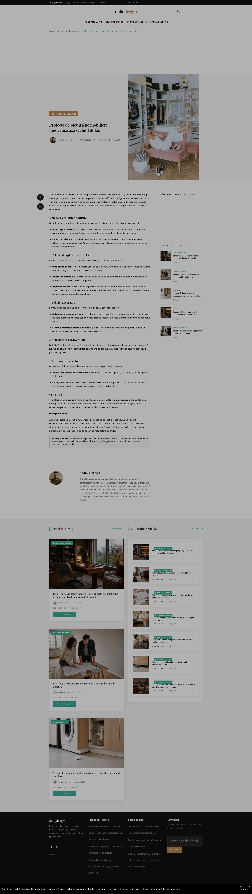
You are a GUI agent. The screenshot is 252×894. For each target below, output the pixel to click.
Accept (245, 889)
